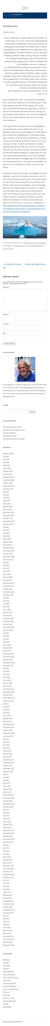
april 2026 (6, 465)
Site (4, 333)
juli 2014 (6, 880)
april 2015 (6, 854)
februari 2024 (7, 542)
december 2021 (8, 618)
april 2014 (6, 889)
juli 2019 (6, 703)
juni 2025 (6, 494)
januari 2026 (7, 474)
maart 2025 (7, 503)
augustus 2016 (8, 806)
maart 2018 (7, 751)
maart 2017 (7, 786)
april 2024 (6, 536)
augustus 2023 (8, 559)
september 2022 (9, 592)
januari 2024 (7, 544)
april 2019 (6, 712)
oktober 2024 (7, 518)
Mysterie (6, 992)
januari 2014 (7, 898)
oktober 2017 (7, 765)
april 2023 (6, 571)
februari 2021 (7, 648)
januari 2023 (7, 580)
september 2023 (9, 556)
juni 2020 (6, 671)
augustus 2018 (8, 736)
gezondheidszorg (9, 974)
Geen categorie (8, 971)
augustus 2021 (8, 630)
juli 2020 (6, 668)
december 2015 (8, 830)
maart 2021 (7, 645)
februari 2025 (7, 506)
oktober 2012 (7, 942)
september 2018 (9, 733)
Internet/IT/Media (9, 983)
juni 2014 (6, 883)
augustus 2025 (8, 489)
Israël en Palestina (9, 986)
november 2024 (8, 515)
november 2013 (8, 904)
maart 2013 (7, 927)
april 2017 (6, 783)
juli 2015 (6, 845)
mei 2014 (6, 886)
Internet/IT (7, 980)
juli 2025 (6, 491)
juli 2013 (6, 915)
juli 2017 (6, 774)
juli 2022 (6, 597)
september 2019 (9, 698)
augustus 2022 (8, 595)
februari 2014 (7, 895)
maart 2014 (7, 892)
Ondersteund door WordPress (13, 1021)
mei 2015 (6, 851)
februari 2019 (7, 718)
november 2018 (8, 727)
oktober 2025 (7, 483)
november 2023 (8, 550)
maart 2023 (7, 574)
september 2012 (9, 945)
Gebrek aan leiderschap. (36, 264)
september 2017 (9, 768)
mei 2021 (6, 639)
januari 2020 (7, 686)
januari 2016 (7, 827)
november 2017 (8, 762)
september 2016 (9, 804)
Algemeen (6, 960)
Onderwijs (6, 995)
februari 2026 (7, 471)
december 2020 (8, 653)
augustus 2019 (8, 700)
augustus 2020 (8, 665)
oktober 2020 (7, 659)
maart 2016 (7, 821)
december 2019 (8, 689)
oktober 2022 (7, 589)
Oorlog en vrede (9, 998)
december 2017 (8, 759)
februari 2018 (7, 753)
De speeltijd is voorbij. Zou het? (14, 430)
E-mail (6, 324)
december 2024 (8, 512)
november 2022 (8, 586)
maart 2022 (7, 609)
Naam (6, 314)
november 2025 (8, 480)
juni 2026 (6, 459)
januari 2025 (7, 509)
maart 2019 (7, 715)
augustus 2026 (8, 453)
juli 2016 (6, 809)
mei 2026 (6, 462)
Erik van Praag (8, 249)
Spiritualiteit (7, 1007)
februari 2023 (7, 577)
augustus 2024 (8, 524)
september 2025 (9, 486)
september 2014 (9, 874)
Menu (25, 8)
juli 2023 (6, 562)
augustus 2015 (8, 842)
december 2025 (8, 477)
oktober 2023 (7, 553)
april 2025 (6, 500)
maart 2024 (7, 539)
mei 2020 (6, 674)
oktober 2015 (7, 836)
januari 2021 (7, 650)
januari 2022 (7, 615)
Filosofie (6, 968)
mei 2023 (6, 568)
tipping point (20, 246)
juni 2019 (6, 706)
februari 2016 (7, 824)
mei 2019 (6, 709)
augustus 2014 (8, 877)
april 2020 (6, 677)
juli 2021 (6, 633)
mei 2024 (6, 533)
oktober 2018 (7, 730)
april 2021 (6, 642)
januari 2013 (7, 933)
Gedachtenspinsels (10, 436)
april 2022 (6, 606)
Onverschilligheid (9, 433)
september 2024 (9, 521)
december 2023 (8, 547)
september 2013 (9, 909)
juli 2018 (6, 739)
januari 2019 (7, 721)
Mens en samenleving (38, 243)
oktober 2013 (7, 907)
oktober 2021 (7, 624)
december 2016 (8, 795)
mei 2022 (6, 603)
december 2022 (8, 583)
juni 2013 (6, 918)
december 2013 (8, 901)
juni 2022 (6, 600)
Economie (6, 965)
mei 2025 (6, 497)
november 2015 (8, 833)
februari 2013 (7, 930)
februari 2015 (7, 859)
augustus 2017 (8, 771)
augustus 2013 (8, 912)
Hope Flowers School (10, 977)
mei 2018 (6, 745)
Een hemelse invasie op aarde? (14, 439)
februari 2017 (7, 789)
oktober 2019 (7, 695)
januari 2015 (7, 862)
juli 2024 (6, 527)
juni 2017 (6, 777)
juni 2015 (6, 848)
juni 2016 (6, 812)
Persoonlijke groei (9, 1001)
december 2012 (8, 936)
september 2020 (9, 662)
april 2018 (6, 748)
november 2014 (8, 868)
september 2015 (9, 839)
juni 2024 (6, 530)
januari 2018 (7, 756)
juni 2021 (6, 636)
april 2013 (6, 924)
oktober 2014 (7, 871)
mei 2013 (6, 921)
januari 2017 (7, 792)
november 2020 (8, 656)
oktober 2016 (7, 801)
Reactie (6, 287)
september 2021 (9, 627)
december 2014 (8, 865)
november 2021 (8, 621)
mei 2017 (6, 780)
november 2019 (8, 692)
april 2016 (6, 818)
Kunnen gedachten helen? (12, 427)
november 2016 (8, 798)
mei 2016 (6, 815)
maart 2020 (7, 680)
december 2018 (8, 724)
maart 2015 (7, 857)
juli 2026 (6, 456)
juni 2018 (6, 742)
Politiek (5, 1004)
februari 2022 (7, 612)
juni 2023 (6, 565)
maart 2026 (7, 468)
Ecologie (26, 243)
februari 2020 (7, 683)
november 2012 (8, 939)
